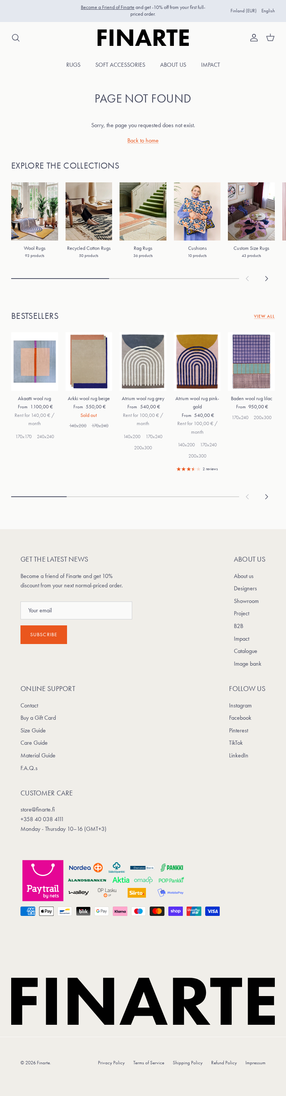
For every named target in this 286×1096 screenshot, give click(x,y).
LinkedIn (238, 755)
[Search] (15, 37)
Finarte (43, 1062)
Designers (245, 588)
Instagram (240, 705)
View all (264, 316)
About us (173, 64)
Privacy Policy (111, 1062)
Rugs (73, 64)
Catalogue (245, 650)
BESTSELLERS (34, 316)
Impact (210, 64)
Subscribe (43, 634)
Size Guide (33, 730)
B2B (238, 625)
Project (241, 613)
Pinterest (238, 730)
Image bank (247, 663)
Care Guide (34, 742)
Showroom (246, 600)
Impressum (255, 1062)
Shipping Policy (188, 1062)
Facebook (240, 717)
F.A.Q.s (29, 768)
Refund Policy (224, 1062)
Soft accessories (120, 64)
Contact (29, 705)
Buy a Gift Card (38, 717)
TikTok (236, 742)
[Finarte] (143, 37)
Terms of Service (148, 1062)
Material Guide (37, 755)
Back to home (143, 140)
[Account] (252, 37)
